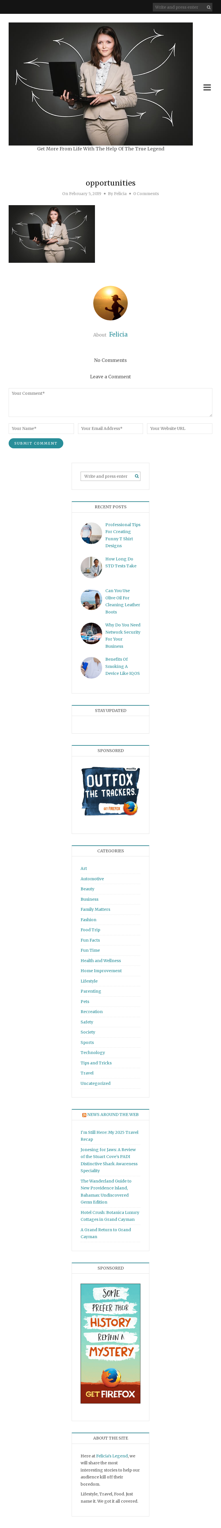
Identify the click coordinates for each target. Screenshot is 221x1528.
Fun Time (90, 950)
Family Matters (95, 909)
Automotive (92, 878)
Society (88, 1032)
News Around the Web (113, 1114)
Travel (87, 1073)
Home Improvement (101, 970)
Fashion (88, 919)
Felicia (120, 193)
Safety (87, 1022)
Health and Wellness (101, 960)
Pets (85, 1001)
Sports (87, 1042)
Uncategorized (95, 1083)
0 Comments (146, 193)
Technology (93, 1052)
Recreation (92, 1011)
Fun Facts (90, 940)
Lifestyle (89, 981)
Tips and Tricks (96, 1063)
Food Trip (90, 929)
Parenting (91, 991)
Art (84, 868)
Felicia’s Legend (112, 1456)
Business (89, 899)
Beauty (87, 889)
